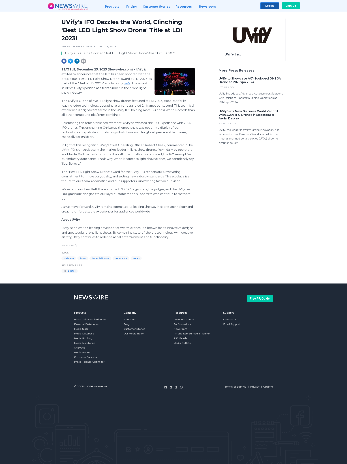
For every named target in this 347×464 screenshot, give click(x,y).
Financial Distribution (86, 324)
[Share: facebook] (64, 61)
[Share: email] (83, 61)
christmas (69, 258)
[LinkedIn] (176, 387)
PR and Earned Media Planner (192, 333)
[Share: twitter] (70, 61)
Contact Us (230, 319)
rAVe (127, 83)
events (136, 258)
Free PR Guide (260, 298)
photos (72, 271)
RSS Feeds (180, 338)
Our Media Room (134, 333)
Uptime (268, 386)
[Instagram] (181, 387)
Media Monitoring (84, 342)
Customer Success (85, 357)
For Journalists (182, 324)
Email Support (231, 324)
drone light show (100, 258)
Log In (269, 5)
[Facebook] (165, 387)
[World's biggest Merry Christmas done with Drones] (175, 81)
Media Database (84, 333)
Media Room (82, 352)
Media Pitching (83, 338)
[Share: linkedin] (77, 61)
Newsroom (180, 328)
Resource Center (184, 319)
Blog (127, 324)
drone (83, 258)
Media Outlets (182, 342)
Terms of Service (235, 386)
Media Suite (81, 328)
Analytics (79, 347)
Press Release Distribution (90, 319)
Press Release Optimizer (89, 361)
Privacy (255, 386)
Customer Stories (134, 328)
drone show (121, 258)
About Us (129, 319)
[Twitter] (171, 387)
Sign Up (291, 5)
